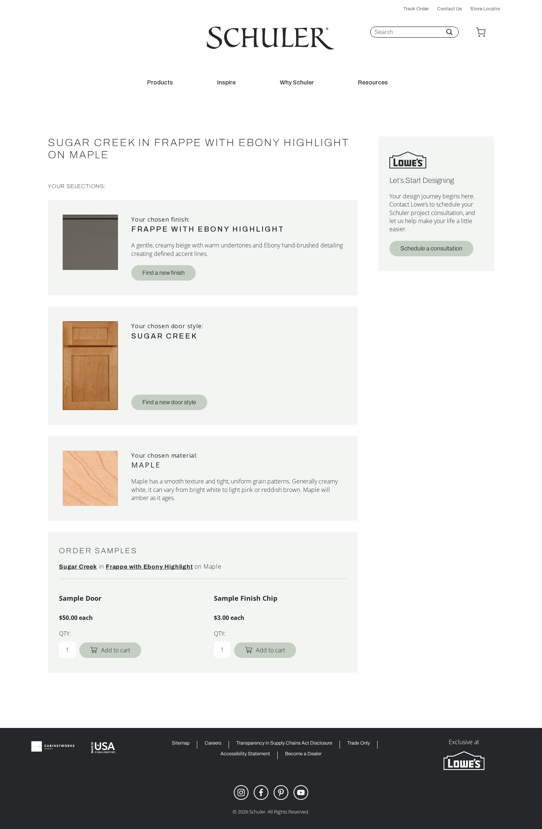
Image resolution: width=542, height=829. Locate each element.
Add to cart (115, 650)
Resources (373, 83)
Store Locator (485, 9)
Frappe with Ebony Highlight (207, 229)
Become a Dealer (303, 754)
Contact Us (449, 9)
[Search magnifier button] (449, 32)
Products (160, 83)
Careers (213, 743)
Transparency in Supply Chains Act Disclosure (284, 743)
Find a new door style (169, 402)
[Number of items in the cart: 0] (480, 32)
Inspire (226, 83)
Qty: (65, 633)
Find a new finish (163, 273)
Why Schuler (297, 83)
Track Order (416, 9)
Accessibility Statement (245, 754)
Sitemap (181, 743)
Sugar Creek (164, 336)
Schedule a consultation (431, 248)
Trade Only (358, 743)
